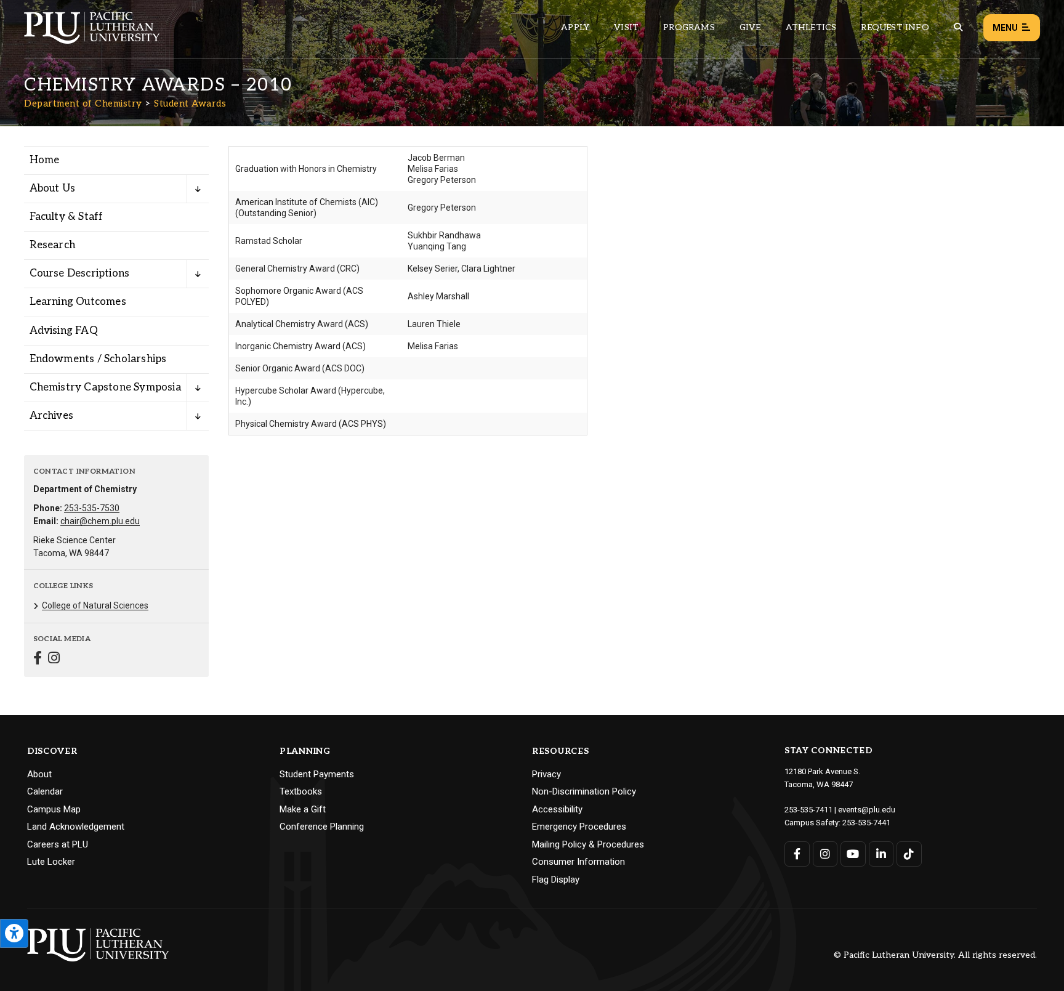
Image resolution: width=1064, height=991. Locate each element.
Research (53, 245)
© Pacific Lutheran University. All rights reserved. (935, 955)
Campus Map (54, 809)
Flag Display (555, 879)
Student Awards (190, 103)
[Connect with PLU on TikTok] (909, 854)
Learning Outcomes (78, 302)
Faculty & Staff (66, 217)
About (39, 774)
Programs (689, 27)
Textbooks (301, 791)
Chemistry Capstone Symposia (105, 387)
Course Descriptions (80, 273)
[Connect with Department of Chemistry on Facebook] (37, 659)
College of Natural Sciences (95, 605)
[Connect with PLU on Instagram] (825, 854)
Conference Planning (322, 826)
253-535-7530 (91, 508)
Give (750, 27)
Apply (575, 27)
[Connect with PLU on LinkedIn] (881, 854)
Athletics (811, 27)
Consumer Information (578, 861)
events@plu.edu (866, 809)
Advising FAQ (64, 331)
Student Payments (317, 774)
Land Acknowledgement (75, 826)
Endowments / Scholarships (98, 359)
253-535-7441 (866, 822)
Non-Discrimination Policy (584, 791)
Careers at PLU (57, 844)
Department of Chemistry (83, 103)
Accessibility (557, 809)
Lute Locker (51, 861)
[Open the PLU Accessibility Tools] (14, 933)
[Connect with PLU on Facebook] (797, 854)
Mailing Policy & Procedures (588, 844)
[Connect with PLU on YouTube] (853, 854)
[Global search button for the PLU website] (958, 27)
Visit (626, 27)
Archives (52, 416)
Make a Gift (303, 809)
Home (45, 160)
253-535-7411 (808, 809)
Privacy (546, 774)
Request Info (895, 27)
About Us (53, 188)
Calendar (45, 791)
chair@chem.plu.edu (100, 521)
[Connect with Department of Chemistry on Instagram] (54, 659)
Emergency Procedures (579, 826)
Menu (1005, 28)
